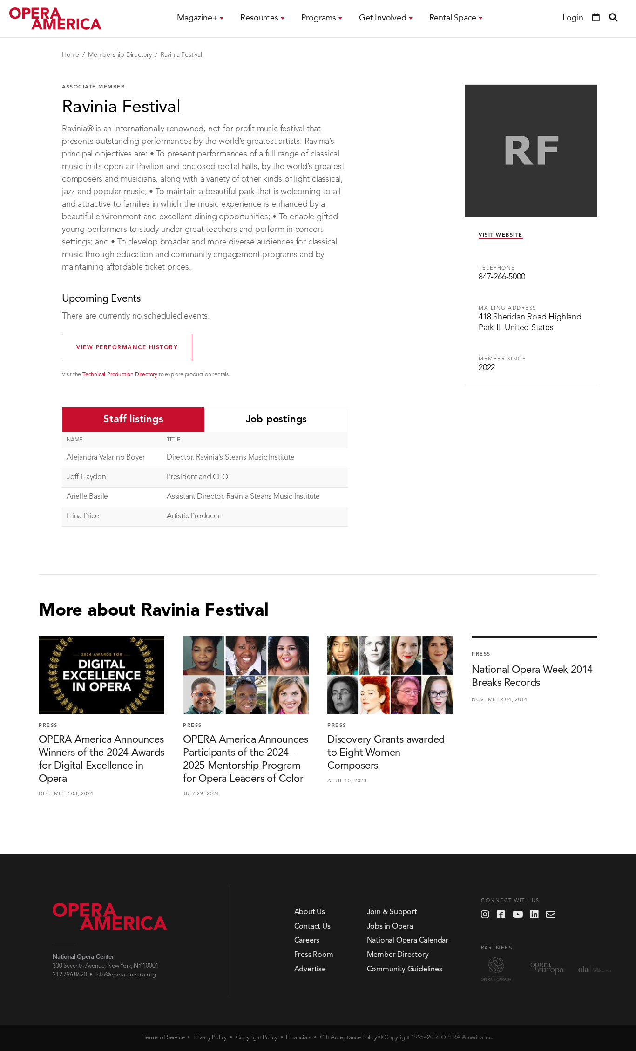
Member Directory (398, 955)
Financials (298, 1038)
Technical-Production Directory (119, 375)
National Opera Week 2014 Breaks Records (532, 676)
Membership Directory (120, 55)
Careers (307, 940)
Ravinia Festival (181, 55)
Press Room (313, 955)
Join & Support (392, 912)
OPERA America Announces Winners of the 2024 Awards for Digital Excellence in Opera (101, 759)
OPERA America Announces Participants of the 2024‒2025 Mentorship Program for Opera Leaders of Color (245, 759)
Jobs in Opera (390, 926)
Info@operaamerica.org (125, 975)
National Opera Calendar (407, 940)
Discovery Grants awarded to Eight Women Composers (386, 753)
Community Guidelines (404, 969)
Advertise (310, 969)
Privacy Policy (210, 1038)
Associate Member (93, 87)
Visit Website (501, 235)
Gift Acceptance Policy (348, 1038)
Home (70, 55)
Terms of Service (164, 1038)
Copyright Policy (256, 1038)
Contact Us (312, 926)
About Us (309, 912)
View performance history (127, 348)
